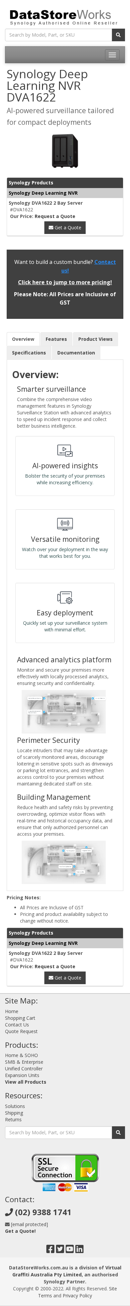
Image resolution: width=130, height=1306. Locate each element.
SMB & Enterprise (24, 1062)
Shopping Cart (20, 1018)
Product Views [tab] (95, 339)
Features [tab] (56, 339)
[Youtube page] (70, 1250)
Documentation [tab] (76, 352)
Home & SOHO (21, 1055)
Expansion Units (22, 1075)
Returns (13, 1119)
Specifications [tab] (29, 352)
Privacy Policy (77, 1295)
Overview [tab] (23, 339)
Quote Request (21, 1031)
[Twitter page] (60, 1250)
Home (11, 1011)
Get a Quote (67, 227)
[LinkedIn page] (79, 1250)
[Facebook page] (50, 1250)
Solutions (15, 1106)
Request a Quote (55, 216)
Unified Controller (24, 1068)
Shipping (14, 1113)
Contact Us (17, 1024)
